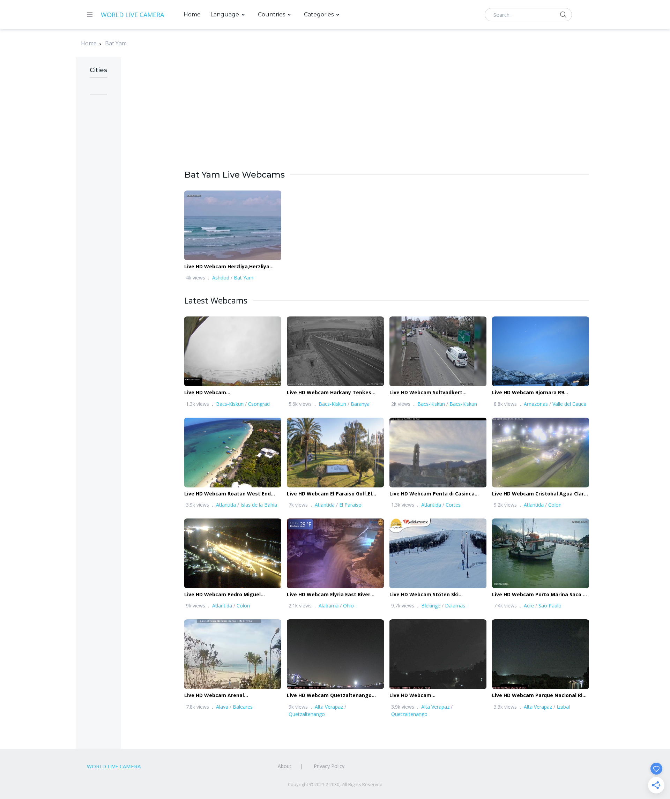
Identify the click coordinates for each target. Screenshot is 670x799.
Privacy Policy (329, 766)
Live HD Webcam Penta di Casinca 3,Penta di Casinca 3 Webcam (432, 494)
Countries (271, 14)
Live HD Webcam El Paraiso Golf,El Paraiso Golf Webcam (329, 494)
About (284, 766)
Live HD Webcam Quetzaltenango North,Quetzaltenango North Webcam (335, 695)
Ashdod (220, 277)
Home (192, 14)
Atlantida (226, 504)
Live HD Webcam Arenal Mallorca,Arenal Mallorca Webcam (227, 695)
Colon (554, 504)
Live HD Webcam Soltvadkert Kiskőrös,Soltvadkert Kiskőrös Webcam (427, 392)
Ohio (348, 605)
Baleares (243, 706)
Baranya (360, 404)
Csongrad (259, 404)
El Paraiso (350, 504)
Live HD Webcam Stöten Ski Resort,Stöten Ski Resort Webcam (432, 594)
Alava (222, 706)
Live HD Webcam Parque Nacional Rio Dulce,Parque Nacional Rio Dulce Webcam (539, 695)
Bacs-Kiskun (230, 404)
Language (224, 14)
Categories (319, 14)
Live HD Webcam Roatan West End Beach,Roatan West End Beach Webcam (227, 494)
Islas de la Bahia (258, 504)
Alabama (328, 605)
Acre (529, 605)
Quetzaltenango (307, 714)
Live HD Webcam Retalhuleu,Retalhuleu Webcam (429, 695)
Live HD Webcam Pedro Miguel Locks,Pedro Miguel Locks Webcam (228, 594)
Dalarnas (455, 605)
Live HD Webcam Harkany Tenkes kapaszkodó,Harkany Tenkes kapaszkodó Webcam (329, 392)
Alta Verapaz (329, 706)
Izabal (563, 706)
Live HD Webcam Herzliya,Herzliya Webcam (226, 266)
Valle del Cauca (569, 404)
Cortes (453, 504)
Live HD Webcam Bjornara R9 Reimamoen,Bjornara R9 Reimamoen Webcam (537, 392)
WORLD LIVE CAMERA (132, 14)
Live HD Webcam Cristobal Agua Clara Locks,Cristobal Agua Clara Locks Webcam (539, 494)
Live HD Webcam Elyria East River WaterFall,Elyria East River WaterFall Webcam (332, 594)
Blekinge (430, 605)
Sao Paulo (549, 605)
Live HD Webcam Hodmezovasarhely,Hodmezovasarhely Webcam (233, 392)
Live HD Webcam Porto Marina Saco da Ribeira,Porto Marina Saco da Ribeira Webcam (540, 594)
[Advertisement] (386, 120)
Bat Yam (116, 43)
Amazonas (536, 404)
